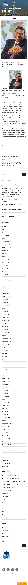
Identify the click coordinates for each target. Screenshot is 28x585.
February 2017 (6, 369)
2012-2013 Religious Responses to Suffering (14, 481)
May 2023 (5, 272)
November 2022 (6, 281)
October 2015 (5, 402)
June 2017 (5, 357)
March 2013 (5, 460)
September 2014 (6, 429)
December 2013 (6, 445)
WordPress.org (6, 536)
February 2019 (6, 305)
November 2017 (6, 341)
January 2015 (5, 420)
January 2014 (5, 442)
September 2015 (6, 405)
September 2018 (6, 317)
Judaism (4, 502)
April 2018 (5, 326)
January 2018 (5, 335)
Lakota (4, 505)
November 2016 (6, 375)
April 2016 (5, 390)
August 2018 (5, 320)
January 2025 (5, 262)
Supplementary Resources (9, 515)
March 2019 (5, 302)
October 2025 (6, 244)
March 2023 (5, 278)
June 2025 (5, 250)
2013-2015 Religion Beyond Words (11, 484)
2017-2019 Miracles (7, 490)
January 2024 (5, 269)
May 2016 (4, 387)
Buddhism (5, 493)
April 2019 (5, 299)
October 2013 (5, 448)
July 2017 (4, 354)
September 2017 (6, 347)
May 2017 (4, 360)
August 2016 (5, 384)
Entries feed (5, 530)
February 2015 (6, 417)
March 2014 (5, 436)
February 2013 (6, 463)
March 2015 (5, 414)
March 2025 (5, 256)
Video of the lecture (7, 127)
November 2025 (6, 241)
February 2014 (6, 438)
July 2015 (4, 408)
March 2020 (5, 293)
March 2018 (5, 329)
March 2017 (5, 366)
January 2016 (5, 399)
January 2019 (5, 308)
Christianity (5, 496)
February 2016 (6, 396)
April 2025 (5, 253)
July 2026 (4, 229)
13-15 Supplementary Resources (10, 478)
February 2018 (6, 332)
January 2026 (5, 238)
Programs (4, 508)
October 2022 (6, 284)
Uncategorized (6, 518)
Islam (3, 499)
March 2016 (5, 393)
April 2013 (5, 457)
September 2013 (6, 451)
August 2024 (5, 266)
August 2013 (5, 454)
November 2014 (6, 423)
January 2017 (5, 372)
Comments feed (6, 533)
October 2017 (5, 344)
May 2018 (4, 323)
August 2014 (5, 432)
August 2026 (5, 226)
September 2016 (6, 381)
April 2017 (5, 363)
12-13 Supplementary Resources (10, 475)
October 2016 (5, 378)
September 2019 (6, 296)
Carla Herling (15, 62)
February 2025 (6, 259)
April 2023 (5, 275)
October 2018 (5, 314)
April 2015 (5, 411)
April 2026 (5, 232)
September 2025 (6, 247)
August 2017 (5, 351)
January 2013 (5, 466)
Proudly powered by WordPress (9, 573)
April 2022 (5, 287)
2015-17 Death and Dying (11, 145)
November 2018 (6, 311)
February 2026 (6, 235)
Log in (3, 527)
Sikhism (4, 512)
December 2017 (6, 338)
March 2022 (5, 290)
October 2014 (5, 426)
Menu (14, 18)
